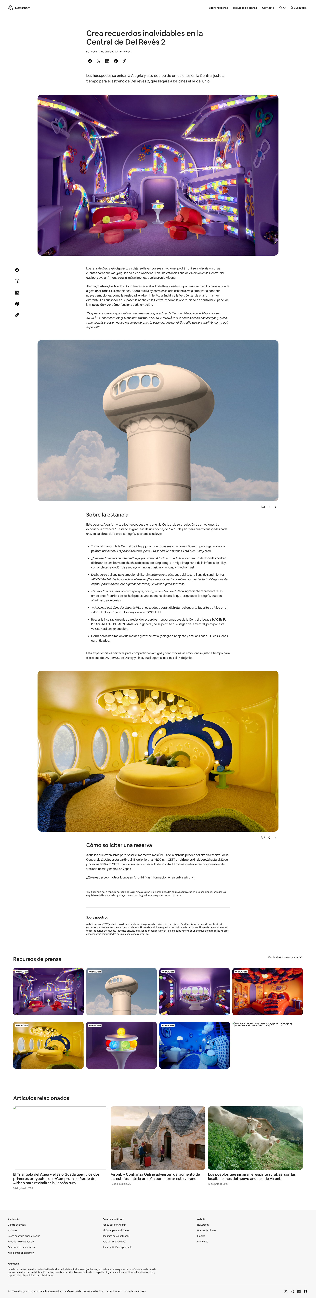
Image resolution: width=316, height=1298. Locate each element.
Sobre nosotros (218, 8)
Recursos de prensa (245, 8)
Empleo (201, 1236)
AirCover (12, 1230)
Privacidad (98, 1291)
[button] (282, 8)
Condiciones (113, 1291)
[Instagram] (292, 1291)
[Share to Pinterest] (116, 61)
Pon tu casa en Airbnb (114, 1224)
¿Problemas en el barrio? (21, 1252)
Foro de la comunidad (114, 1241)
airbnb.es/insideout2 (194, 859)
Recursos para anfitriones (116, 1236)
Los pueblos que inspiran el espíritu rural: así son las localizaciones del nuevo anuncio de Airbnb (252, 1176)
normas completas (182, 892)
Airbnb (93, 51)
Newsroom (22, 8)
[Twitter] (285, 1291)
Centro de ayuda (17, 1224)
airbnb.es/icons (183, 877)
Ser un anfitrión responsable (117, 1247)
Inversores (202, 1241)
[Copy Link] (124, 61)
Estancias (125, 51)
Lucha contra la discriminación (24, 1236)
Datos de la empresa (135, 1291)
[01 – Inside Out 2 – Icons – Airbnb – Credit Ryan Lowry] (158, 175)
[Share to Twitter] (99, 61)
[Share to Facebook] (90, 61)
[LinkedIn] (299, 1291)
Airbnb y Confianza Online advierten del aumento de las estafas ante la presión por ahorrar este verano (155, 1176)
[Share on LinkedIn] (107, 61)
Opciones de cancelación (21, 1247)
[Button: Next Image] (275, 507)
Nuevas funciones (206, 1230)
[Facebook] (305, 1291)
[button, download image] (272, 102)
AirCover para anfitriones (116, 1230)
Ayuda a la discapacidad (21, 1241)
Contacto (268, 8)
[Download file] (48, 991)
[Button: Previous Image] (269, 507)
